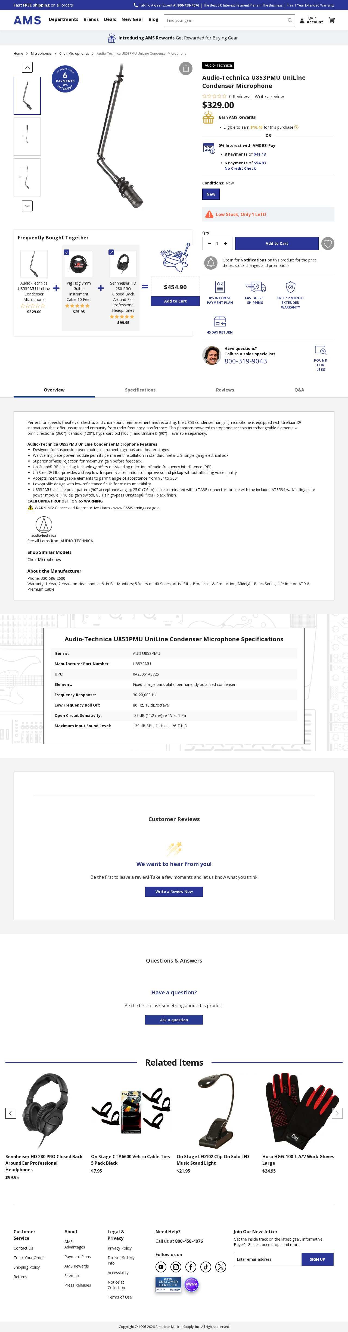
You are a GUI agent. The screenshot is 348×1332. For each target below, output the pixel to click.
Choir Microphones (74, 53)
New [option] (211, 194)
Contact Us (23, 1248)
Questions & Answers (174, 960)
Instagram (175, 1267)
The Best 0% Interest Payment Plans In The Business (242, 5)
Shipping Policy (27, 1267)
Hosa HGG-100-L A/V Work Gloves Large (298, 1160)
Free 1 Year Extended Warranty (310, 5)
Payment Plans (77, 1256)
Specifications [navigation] (140, 390)
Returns (20, 1276)
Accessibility (118, 1272)
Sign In (315, 20)
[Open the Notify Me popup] (210, 263)
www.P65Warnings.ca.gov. (136, 507)
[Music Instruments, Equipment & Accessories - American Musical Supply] (27, 20)
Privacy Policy (120, 1248)
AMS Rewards (76, 1266)
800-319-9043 (246, 360)
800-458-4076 (189, 1241)
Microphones (41, 53)
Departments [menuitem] (63, 19)
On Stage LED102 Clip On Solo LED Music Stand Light (213, 1160)
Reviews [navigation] (225, 390)
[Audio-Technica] (43, 535)
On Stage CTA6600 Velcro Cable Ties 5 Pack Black (130, 1160)
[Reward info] (296, 127)
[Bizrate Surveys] (173, 1289)
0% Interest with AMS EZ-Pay (247, 145)
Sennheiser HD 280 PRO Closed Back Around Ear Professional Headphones (123, 296)
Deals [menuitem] (110, 19)
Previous (10, 1113)
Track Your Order (29, 1257)
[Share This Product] (185, 68)
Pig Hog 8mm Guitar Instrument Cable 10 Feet (79, 291)
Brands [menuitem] (91, 19)
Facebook (190, 1267)
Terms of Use (120, 1297)
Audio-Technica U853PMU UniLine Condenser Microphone (34, 291)
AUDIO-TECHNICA (77, 540)
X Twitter (220, 1267)
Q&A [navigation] (299, 390)
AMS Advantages (74, 1244)
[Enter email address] (272, 1259)
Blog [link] (154, 19)
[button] (331, 20)
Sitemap (71, 1275)
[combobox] (229, 20)
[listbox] (268, 195)
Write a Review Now (174, 891)
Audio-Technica (218, 65)
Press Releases (77, 1285)
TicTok (205, 1267)
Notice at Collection (116, 1284)
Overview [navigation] (54, 390)
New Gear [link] (132, 19)
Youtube (161, 1267)
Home (18, 53)
